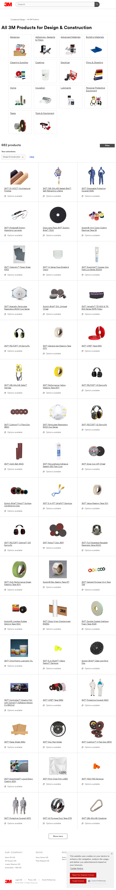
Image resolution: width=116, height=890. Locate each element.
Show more (58, 836)
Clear (32, 157)
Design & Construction (11, 157)
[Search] (97, 4)
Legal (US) (18, 880)
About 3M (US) (10, 857)
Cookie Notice (76, 869)
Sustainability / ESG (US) (13, 868)
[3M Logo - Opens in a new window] (8, 4)
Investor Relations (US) (12, 864)
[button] (97, 881)
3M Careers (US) (10, 861)
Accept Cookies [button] (78, 881)
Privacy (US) (32, 880)
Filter (107, 146)
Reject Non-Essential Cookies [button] (83, 875)
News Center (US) (42, 857)
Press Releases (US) (42, 861)
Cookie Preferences (48, 880)
